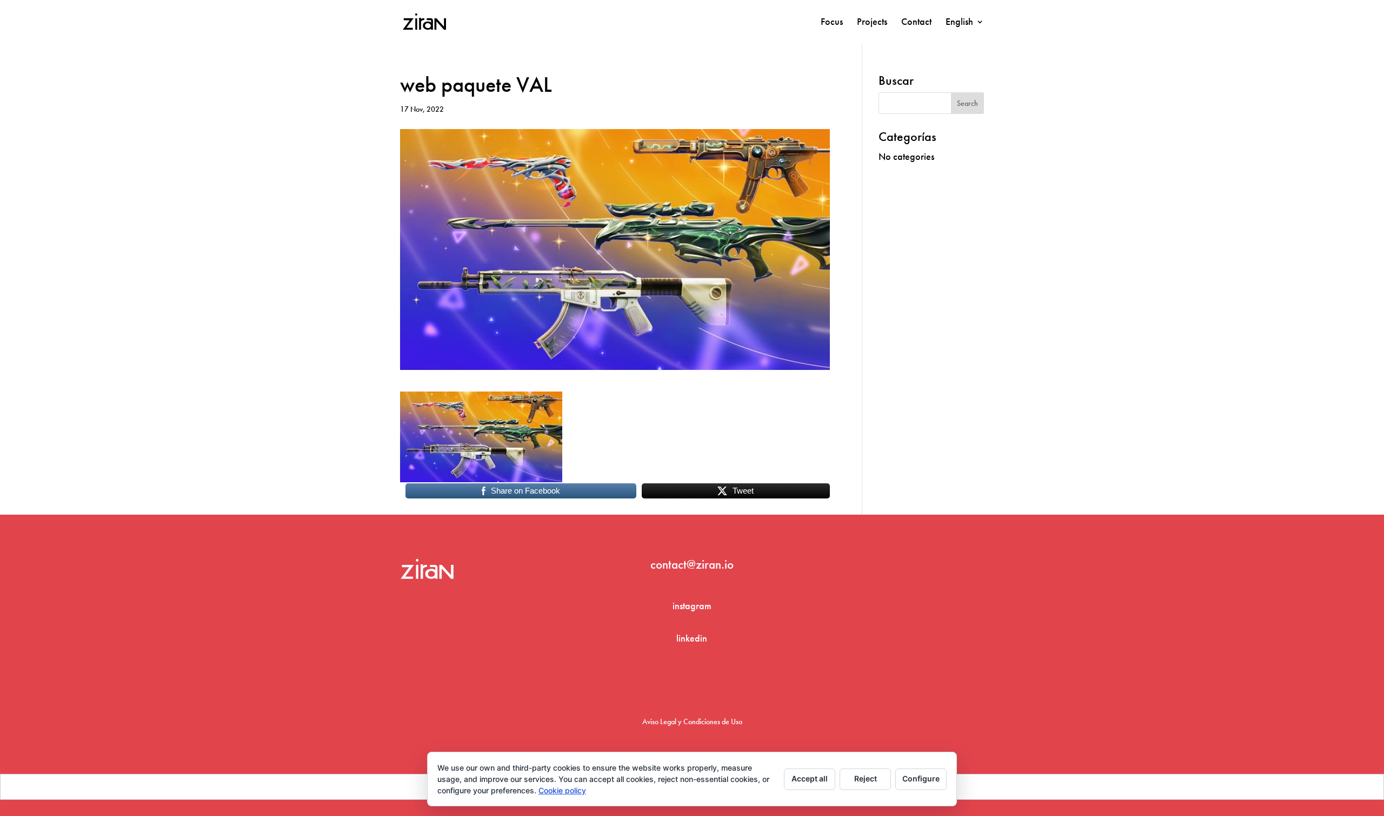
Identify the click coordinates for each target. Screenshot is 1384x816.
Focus (832, 23)
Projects (872, 23)
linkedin (691, 638)
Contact (916, 23)
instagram (692, 605)
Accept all (809, 778)
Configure (921, 778)
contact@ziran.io (692, 564)
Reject (865, 778)
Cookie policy (562, 790)
